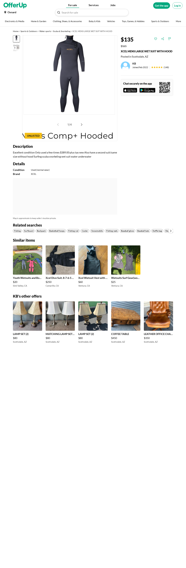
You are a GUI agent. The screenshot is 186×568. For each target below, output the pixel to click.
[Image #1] (16, 39)
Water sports (45, 31)
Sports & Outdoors (28, 31)
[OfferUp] (15, 5)
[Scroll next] (170, 231)
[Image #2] (16, 47)
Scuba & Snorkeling (61, 31)
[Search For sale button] (58, 12)
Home (15, 31)
